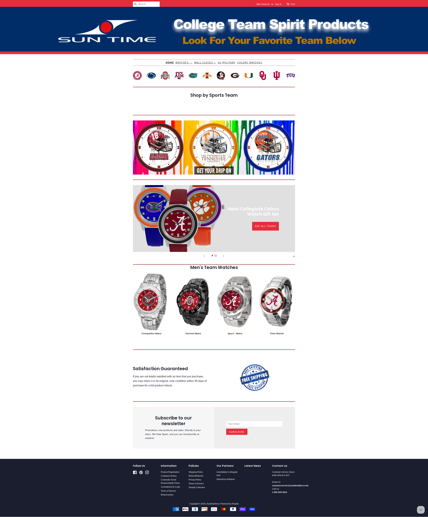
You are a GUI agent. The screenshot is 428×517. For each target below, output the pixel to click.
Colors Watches (249, 62)
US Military (227, 62)
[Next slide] (223, 256)
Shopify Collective (197, 487)
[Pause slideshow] (294, 256)
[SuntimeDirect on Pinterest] (141, 473)
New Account (263, 4)
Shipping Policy (196, 472)
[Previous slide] (204, 256)
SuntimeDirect (212, 504)
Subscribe (237, 431)
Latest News (252, 466)
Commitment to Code (170, 487)
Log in (278, 4)
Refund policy (167, 495)
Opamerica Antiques (226, 479)
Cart (293, 4)
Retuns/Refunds (196, 476)
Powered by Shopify (229, 504)
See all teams (162, 226)
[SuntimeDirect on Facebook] (135, 473)
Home (170, 62)
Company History (169, 476)
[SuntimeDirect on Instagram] (147, 473)
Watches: (182, 62)
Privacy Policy (195, 480)
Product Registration (170, 472)
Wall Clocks (204, 62)
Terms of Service (168, 491)
